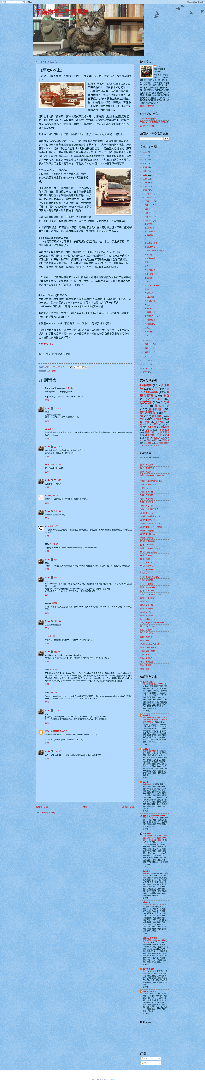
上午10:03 (52, 429)
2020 (145, 156)
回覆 (47, 400)
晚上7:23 (56, 495)
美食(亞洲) (144, 445)
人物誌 (148, 430)
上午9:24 (57, 710)
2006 (145, 372)
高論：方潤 (144, 654)
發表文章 (147, 1058)
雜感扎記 (162, 405)
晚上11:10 (58, 577)
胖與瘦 (147, 281)
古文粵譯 (164, 435)
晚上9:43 (57, 652)
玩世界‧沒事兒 (149, 682)
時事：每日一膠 (146, 506)
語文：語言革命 (146, 633)
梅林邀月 (146, 871)
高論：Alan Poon (147, 640)
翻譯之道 (150, 432)
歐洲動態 (146, 715)
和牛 (146, 239)
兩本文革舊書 (150, 231)
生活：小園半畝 (146, 570)
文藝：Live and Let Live (149, 488)
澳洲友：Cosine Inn (148, 513)
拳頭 (145, 971)
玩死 (146, 262)
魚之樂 (146, 782)
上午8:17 (69, 388)
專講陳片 (150, 435)
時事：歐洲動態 (146, 502)
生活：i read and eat (148, 552)
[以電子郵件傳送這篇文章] (75, 367)
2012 (145, 186)
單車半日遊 (149, 235)
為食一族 (154, 399)
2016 (145, 171)
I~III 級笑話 (163, 430)
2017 (145, 167)
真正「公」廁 (150, 270)
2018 (145, 163)
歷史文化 (146, 402)
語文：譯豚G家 (146, 637)
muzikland (49, 465)
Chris (47, 408)
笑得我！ (148, 305)
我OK (147, 289)
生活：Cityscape (147, 545)
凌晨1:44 (55, 603)
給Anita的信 (147, 873)
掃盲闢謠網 (149, 297)
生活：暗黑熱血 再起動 (149, 577)
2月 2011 (149, 348)
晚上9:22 (51, 636)
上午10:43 (66, 731)
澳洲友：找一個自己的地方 (151, 527)
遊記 (156, 440)
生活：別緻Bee (146, 559)
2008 (145, 364)
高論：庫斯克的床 (147, 651)
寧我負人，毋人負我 (151, 818)
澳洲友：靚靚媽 (146, 538)
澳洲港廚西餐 (150, 258)
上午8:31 (57, 408)
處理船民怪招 (150, 247)
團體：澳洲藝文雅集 (148, 484)
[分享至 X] (80, 367)
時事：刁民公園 (146, 495)
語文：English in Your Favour (152, 623)
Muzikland (147, 833)
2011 (145, 190)
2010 (145, 357)
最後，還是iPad (151, 274)
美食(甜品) (154, 445)
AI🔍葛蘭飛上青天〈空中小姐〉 (155, 684)
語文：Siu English (147, 626)
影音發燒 (164, 432)
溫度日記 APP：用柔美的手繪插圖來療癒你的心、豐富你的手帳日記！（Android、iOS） (155, 838)
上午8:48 (53, 692)
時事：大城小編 (146, 499)
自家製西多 (149, 293)
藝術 (148, 440)
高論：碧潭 (144, 669)
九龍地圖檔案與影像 (151, 751)
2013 (145, 183)
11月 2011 (149, 197)
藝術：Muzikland (147, 591)
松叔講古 (147, 443)
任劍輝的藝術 (150, 320)
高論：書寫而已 (146, 662)
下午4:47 (58, 465)
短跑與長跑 (149, 228)
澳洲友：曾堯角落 (147, 531)
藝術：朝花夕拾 (146, 605)
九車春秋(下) (45, 344)
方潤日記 (146, 749)
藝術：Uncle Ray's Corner (150, 594)
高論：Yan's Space (148, 647)
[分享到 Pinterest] (86, 367)
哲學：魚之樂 (145, 472)
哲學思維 (151, 427)
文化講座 (158, 438)
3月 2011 (149, 344)
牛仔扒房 (148, 278)
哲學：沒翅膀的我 (147, 468)
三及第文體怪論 (161, 443)
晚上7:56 (57, 511)
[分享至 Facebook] (83, 367)
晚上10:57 (54, 544)
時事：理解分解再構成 (149, 509)
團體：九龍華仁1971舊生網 (151, 481)
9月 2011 (149, 205)
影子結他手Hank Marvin (154, 316)
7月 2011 (149, 213)
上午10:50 (58, 751)
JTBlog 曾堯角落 (150, 938)
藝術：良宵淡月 (146, 615)
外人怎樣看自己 (151, 324)
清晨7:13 (57, 621)
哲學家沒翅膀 (148, 969)
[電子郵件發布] (70, 367)
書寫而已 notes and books (154, 816)
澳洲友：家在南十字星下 (150, 523)
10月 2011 (149, 201)
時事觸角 (146, 385)
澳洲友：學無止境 (147, 520)
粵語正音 (148, 332)
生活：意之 (144, 573)
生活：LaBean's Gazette (150, 548)
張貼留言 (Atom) (48, 813)
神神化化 (144, 424)
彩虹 (146, 266)
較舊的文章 (128, 807)
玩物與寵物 (51, 371)
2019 (145, 159)
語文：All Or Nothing (148, 619)
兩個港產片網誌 (151, 243)
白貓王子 (148, 328)
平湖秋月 (148, 224)
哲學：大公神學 (146, 465)
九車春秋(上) (150, 312)
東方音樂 (159, 422)
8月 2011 (149, 209)
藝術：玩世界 (145, 612)
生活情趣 (154, 409)
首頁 (85, 807)
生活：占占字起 (146, 562)
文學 (155, 388)
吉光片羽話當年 (154, 390)
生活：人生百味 (146, 555)
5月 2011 (149, 220)
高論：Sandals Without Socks (152, 644)
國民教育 (157, 419)
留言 (145, 1063)
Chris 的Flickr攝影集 (148, 119)
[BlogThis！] (78, 367)
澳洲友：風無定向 (147, 541)
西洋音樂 (158, 424)
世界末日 (148, 255)
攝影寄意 (156, 416)
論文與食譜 (147, 784)
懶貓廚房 (165, 440)
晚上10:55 (54, 526)
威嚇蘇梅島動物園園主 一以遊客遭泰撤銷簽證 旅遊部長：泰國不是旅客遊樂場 (155, 720)
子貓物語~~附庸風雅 (62, 12)
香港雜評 (146, 902)
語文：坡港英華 (146, 630)
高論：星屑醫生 (146, 658)
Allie (47, 526)
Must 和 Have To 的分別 (154, 251)
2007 (145, 368)
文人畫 (146, 994)
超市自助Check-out (152, 285)
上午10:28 (58, 447)
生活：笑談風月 (146, 580)
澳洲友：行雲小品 (147, 534)
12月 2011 (149, 194)
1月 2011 (149, 352)
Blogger (112, 1079)
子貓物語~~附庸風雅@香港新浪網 (154, 122)
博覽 (146, 438)
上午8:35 (53, 670)
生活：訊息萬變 (146, 584)
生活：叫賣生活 (146, 566)
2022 (145, 152)
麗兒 (146, 335)
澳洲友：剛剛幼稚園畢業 (150, 516)
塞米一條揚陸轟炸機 (53, 731)
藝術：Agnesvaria (147, 587)
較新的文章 (42, 807)
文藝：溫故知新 (146, 492)
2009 (145, 361)
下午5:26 (57, 480)
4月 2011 (149, 340)
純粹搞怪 (165, 427)
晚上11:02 (58, 560)
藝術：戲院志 (145, 601)
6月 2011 (149, 217)
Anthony (48, 495)
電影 (166, 395)
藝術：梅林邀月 (146, 609)
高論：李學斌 (145, 665)
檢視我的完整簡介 (147, 106)
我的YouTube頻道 (147, 126)
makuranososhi (149, 991)
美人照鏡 (148, 308)
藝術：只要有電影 (147, 598)
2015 (145, 175)
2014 (145, 179)
